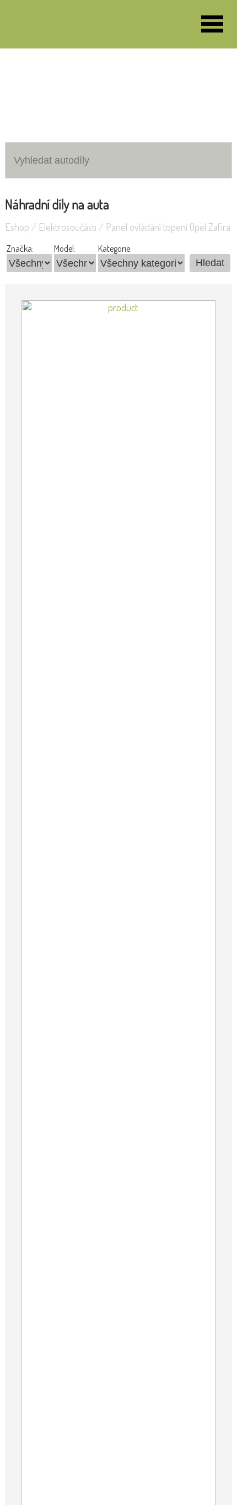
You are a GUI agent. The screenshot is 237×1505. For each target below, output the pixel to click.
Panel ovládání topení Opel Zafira (168, 227)
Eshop (17, 227)
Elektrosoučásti (67, 227)
